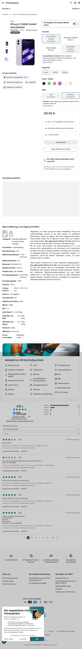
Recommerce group (9, 584)
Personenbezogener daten (66, 631)
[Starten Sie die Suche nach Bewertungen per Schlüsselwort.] (78, 434)
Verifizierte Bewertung (72, 439)
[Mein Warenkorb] (79, 3)
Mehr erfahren (47, 62)
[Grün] (49, 83)
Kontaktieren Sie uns (62, 578)
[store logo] (12, 3)
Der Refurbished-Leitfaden (38, 583)
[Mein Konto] (75, 3)
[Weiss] (65, 83)
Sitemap (47, 635)
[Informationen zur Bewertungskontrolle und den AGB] (29, 416)
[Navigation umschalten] (3, 3)
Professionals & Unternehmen (65, 592)
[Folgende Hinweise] (57, 537)
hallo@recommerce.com (68, 581)
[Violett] (60, 83)
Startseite (5, 14)
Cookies (51, 631)
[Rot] (54, 83)
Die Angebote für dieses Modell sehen (56, 24)
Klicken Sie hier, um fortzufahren (60, 169)
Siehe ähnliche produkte (61, 149)
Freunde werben (8, 581)
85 (53, 537)
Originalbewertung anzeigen (10, 451)
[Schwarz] (44, 83)
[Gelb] (70, 83)
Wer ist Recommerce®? (10, 578)
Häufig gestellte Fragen (63, 586)
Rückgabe (59, 589)
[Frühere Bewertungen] (24, 537)
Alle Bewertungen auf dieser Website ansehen (19, 421)
